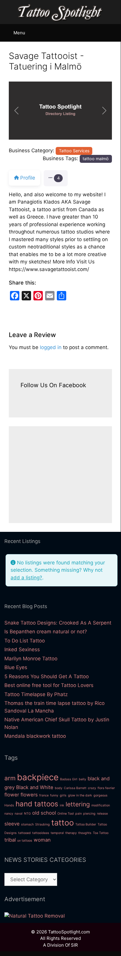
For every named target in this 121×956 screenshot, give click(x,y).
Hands (9, 805)
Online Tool (65, 813)
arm (10, 778)
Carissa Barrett (75, 788)
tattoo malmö (96, 158)
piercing (89, 813)
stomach (27, 824)
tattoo (62, 823)
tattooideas (40, 833)
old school (44, 813)
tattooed (24, 833)
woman (42, 840)
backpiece (38, 777)
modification (100, 805)
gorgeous (100, 795)
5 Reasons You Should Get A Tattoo (46, 676)
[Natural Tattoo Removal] (34, 916)
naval (19, 813)
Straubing (42, 824)
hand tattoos (37, 804)
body (58, 788)
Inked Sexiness (22, 649)
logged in (51, 347)
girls (63, 795)
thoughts (84, 833)
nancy (8, 813)
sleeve (12, 824)
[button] (16, 111)
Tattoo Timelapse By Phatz (36, 694)
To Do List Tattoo (24, 641)
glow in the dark (80, 795)
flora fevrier (106, 788)
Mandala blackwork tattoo (35, 736)
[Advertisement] (60, 474)
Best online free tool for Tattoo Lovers (48, 685)
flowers (29, 795)
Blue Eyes (15, 667)
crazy (92, 788)
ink (62, 805)
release (102, 813)
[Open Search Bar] (114, 31)
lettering (78, 804)
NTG (27, 813)
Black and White (34, 787)
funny (54, 795)
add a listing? (26, 578)
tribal (10, 840)
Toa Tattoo (100, 833)
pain (78, 813)
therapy (71, 833)
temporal (57, 833)
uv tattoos (24, 840)
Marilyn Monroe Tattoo (30, 658)
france (44, 795)
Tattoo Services (74, 150)
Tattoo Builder (85, 824)
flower (11, 795)
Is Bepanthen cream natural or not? (45, 631)
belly (82, 779)
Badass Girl (68, 779)
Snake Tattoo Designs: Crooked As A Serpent (57, 623)
